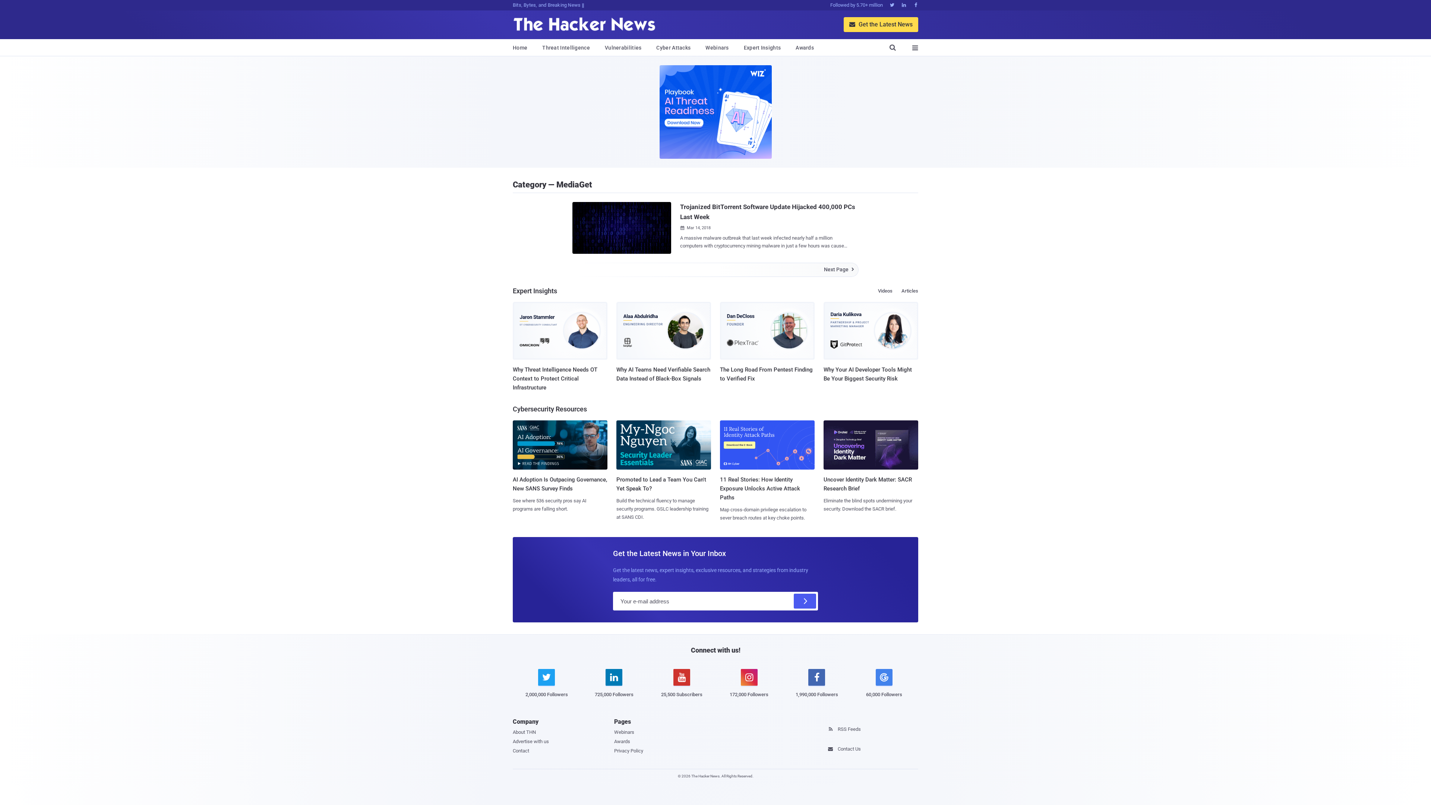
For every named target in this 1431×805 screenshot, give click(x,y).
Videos (885, 291)
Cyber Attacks (673, 48)
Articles (909, 291)
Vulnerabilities (623, 48)
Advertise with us (531, 741)
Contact (521, 751)
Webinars (717, 48)
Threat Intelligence (566, 48)
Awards (805, 48)
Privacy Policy (628, 751)
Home (520, 48)
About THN (524, 732)
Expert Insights (762, 48)
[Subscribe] (805, 601)
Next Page (839, 269)
